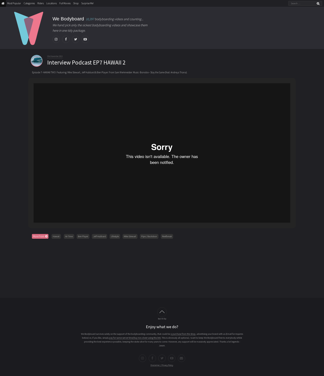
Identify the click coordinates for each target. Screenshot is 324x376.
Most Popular (14, 3)
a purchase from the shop (183, 333)
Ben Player (83, 236)
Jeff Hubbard (99, 236)
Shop (76, 3)
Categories (29, 3)
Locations (51, 3)
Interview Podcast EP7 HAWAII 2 (86, 62)
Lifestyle (115, 236)
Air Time (69, 236)
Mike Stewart (130, 236)
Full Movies (65, 3)
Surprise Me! (87, 3)
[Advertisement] (162, 267)
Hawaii (56, 236)
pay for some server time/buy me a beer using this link (135, 337)
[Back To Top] (162, 312)
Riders (40, 3)
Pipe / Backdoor (149, 236)
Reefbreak (167, 236)
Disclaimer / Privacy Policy (162, 365)
